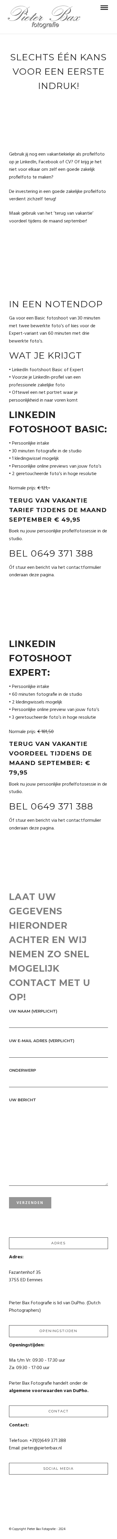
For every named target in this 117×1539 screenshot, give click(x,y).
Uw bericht (22, 1099)
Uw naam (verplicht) (33, 1011)
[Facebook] (14, 1482)
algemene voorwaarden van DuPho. (48, 1391)
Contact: (19, 1425)
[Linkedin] (24, 1482)
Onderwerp (22, 1070)
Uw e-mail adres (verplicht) (41, 1040)
